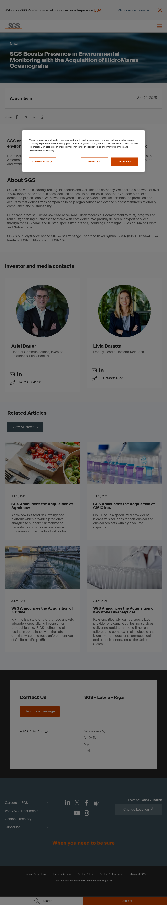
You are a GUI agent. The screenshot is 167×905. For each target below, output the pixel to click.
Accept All (125, 161)
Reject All (94, 161)
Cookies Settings (42, 161)
